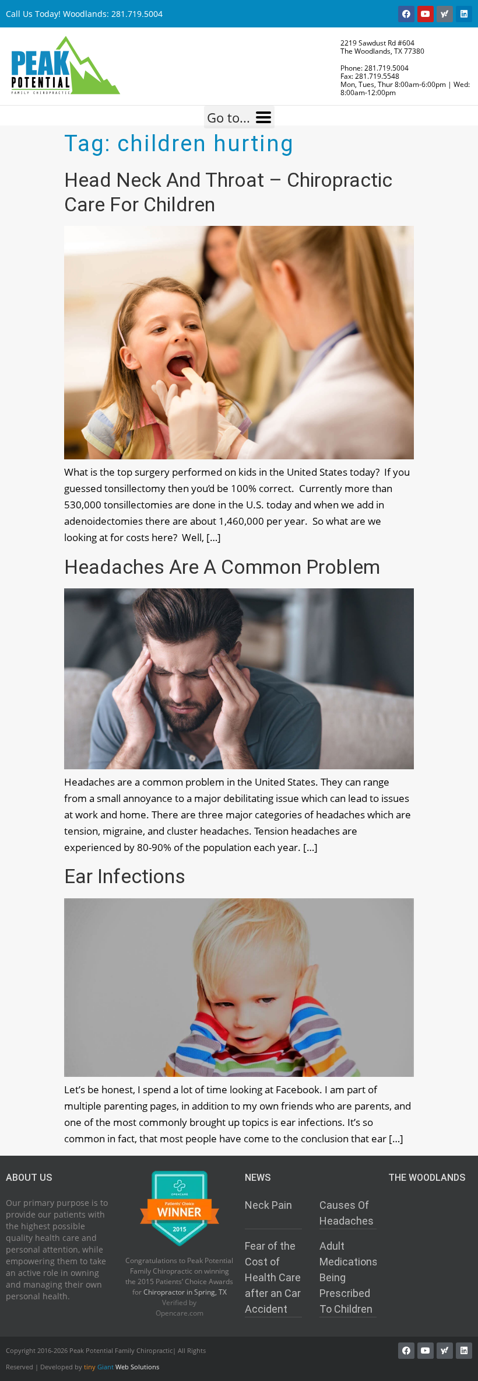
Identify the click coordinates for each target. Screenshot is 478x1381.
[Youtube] (425, 14)
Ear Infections (124, 876)
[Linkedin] (464, 14)
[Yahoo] (445, 14)
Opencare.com (179, 1312)
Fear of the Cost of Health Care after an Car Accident (273, 1277)
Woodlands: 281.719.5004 (113, 13)
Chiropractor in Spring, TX (185, 1291)
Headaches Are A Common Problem (222, 566)
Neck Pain (268, 1205)
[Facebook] (406, 14)
